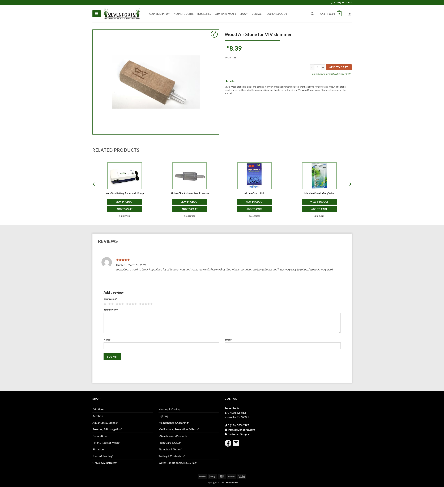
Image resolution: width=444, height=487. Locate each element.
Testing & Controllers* (172, 456)
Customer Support (239, 434)
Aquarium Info (158, 13)
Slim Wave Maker (225, 13)
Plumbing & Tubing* (170, 449)
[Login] (350, 14)
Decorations (99, 436)
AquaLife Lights (184, 13)
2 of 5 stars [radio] (110, 304)
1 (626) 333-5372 (342, 2)
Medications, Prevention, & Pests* (179, 429)
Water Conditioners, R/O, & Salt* (178, 462)
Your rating (110, 298)
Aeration (97, 415)
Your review (111, 309)
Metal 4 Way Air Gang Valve (319, 193)
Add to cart (338, 67)
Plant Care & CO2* (170, 442)
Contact (257, 13)
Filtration (98, 449)
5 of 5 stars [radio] (145, 304)
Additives (98, 409)
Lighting (163, 415)
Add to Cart (125, 209)
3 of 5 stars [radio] (119, 304)
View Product (125, 201)
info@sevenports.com (241, 429)
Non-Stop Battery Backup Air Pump (124, 193)
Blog (243, 13)
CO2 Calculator (277, 13)
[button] (330, 14)
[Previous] (94, 191)
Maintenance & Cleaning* (174, 422)
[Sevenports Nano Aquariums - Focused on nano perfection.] (122, 14)
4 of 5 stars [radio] (131, 304)
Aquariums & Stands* (105, 422)
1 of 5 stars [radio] (104, 304)
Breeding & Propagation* (107, 429)
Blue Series (204, 13)
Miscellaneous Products (173, 436)
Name (108, 339)
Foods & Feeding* (102, 456)
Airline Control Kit (254, 193)
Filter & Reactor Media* (106, 442)
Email (228, 339)
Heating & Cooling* (170, 409)
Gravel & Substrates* (104, 462)
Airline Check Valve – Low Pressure (189, 193)
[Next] (350, 191)
